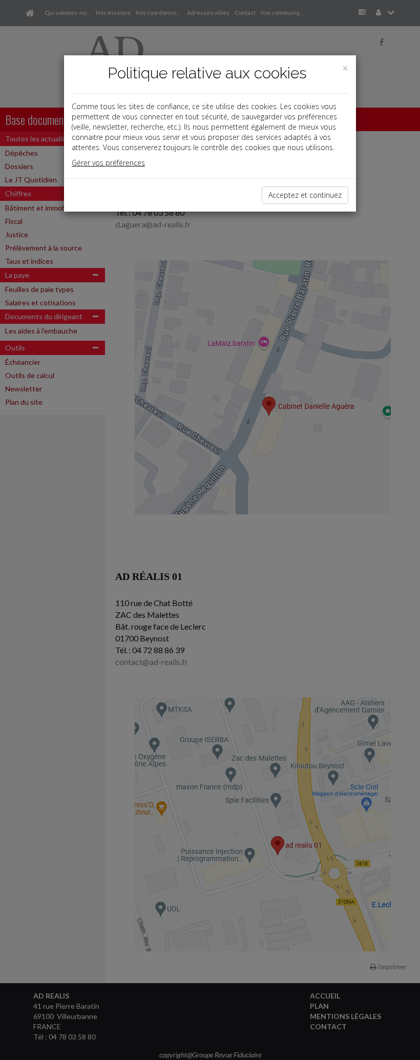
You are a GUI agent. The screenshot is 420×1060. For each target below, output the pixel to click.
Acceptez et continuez (305, 195)
